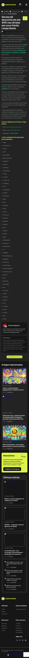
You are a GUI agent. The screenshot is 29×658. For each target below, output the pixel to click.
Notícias (6, 11)
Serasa (4, 41)
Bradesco (8, 52)
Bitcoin (4, 611)
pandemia (5, 89)
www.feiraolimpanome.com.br (14, 127)
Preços (3, 630)
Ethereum (4, 614)
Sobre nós (19, 628)
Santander (15, 52)
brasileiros (11, 35)
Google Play (9, 130)
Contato (18, 623)
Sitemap (4, 626)
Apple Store (17, 130)
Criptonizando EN (21, 609)
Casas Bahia (22, 52)
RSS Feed (4, 623)
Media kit (4, 628)
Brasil (25, 44)
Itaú (18, 50)
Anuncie (18, 626)
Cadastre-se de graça (12, 469)
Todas (3, 609)
